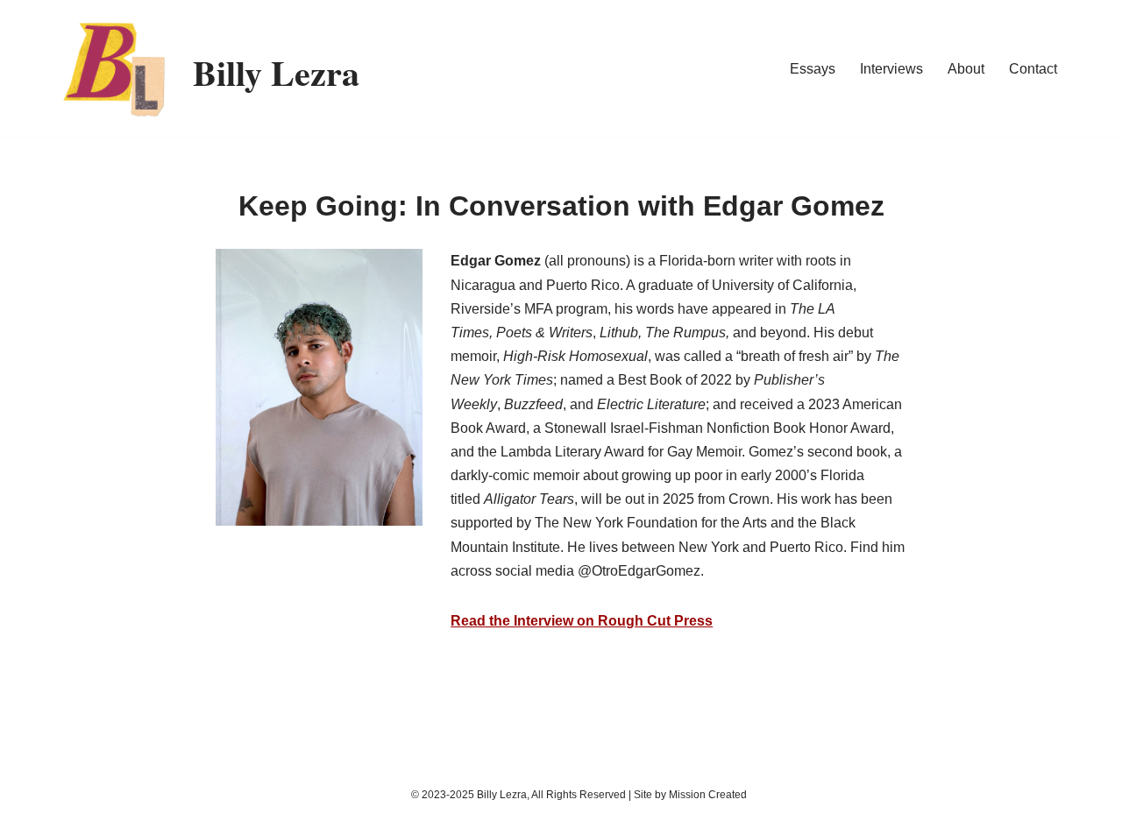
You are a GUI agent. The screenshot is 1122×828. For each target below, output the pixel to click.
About (966, 68)
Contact (1033, 68)
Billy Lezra (502, 795)
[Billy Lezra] (114, 68)
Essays (812, 68)
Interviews (891, 68)
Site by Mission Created (690, 795)
